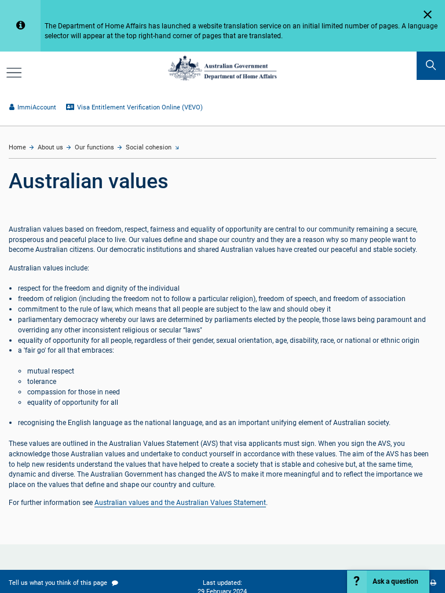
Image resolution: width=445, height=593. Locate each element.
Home (17, 147)
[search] (431, 66)
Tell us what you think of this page (59, 583)
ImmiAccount (36, 107)
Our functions (94, 147)
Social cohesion (149, 147)
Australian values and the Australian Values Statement (180, 502)
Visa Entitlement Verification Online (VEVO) (139, 107)
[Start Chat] (388, 581)
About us (50, 147)
